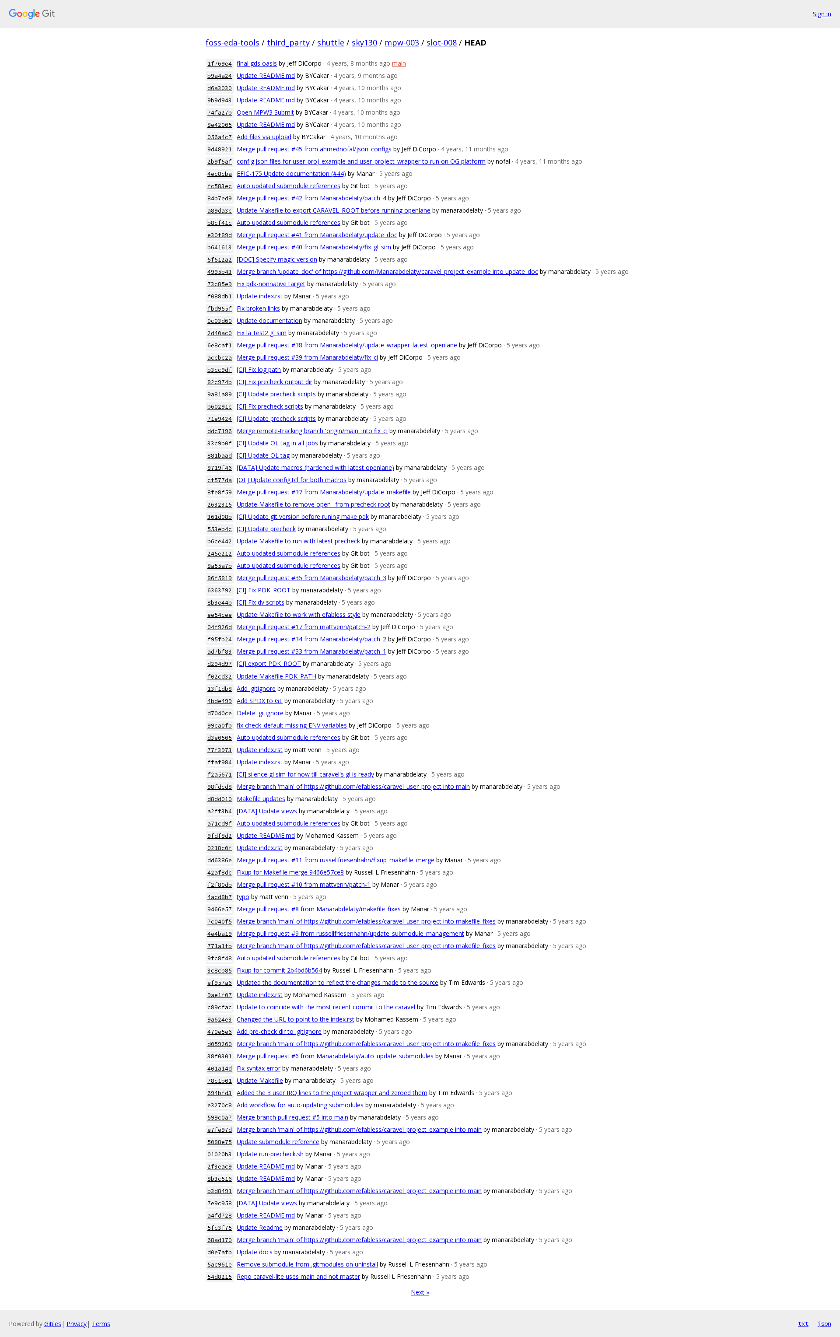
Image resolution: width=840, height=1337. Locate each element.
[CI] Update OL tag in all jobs (277, 443)
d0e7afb (219, 1252)
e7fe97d (219, 1130)
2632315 (219, 504)
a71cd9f (219, 823)
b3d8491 (219, 1191)
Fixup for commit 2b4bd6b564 (279, 970)
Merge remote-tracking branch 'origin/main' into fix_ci (312, 431)
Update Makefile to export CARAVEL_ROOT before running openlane (333, 210)
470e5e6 (219, 1032)
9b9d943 (219, 100)
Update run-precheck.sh (270, 1154)
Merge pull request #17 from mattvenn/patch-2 (304, 627)
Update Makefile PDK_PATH (276, 676)
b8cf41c (219, 223)
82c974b (219, 382)
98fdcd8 (219, 787)
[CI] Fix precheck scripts (270, 406)
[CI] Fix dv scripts (260, 602)
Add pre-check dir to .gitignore (279, 1031)
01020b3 (219, 1154)
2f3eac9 (219, 1166)
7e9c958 (219, 1203)
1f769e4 (219, 63)
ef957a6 (219, 983)
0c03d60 (219, 321)
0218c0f (219, 848)
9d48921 (219, 149)
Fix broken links (258, 308)
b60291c (219, 406)
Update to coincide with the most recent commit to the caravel (326, 1007)
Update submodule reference (278, 1142)
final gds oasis (257, 63)
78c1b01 (219, 1081)
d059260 (219, 1044)
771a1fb (219, 946)
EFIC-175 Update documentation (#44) (291, 173)
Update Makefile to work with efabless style (298, 614)
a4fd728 (219, 1215)
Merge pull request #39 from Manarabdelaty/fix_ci (307, 357)
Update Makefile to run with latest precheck (298, 541)
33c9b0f (219, 443)
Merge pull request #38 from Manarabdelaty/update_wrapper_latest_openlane (347, 345)
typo (243, 896)
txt (803, 1323)
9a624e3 (219, 1019)
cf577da (219, 480)
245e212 (219, 553)
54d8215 (219, 1277)
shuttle (330, 42)
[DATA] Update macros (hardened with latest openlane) (315, 467)
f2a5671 (219, 774)
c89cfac (219, 1007)
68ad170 (219, 1240)
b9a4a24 (219, 76)
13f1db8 (219, 689)
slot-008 (442, 42)
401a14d (219, 1068)
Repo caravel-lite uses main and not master (298, 1276)
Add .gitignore (256, 688)
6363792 (219, 590)
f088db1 (219, 296)
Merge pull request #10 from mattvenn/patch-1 (304, 884)
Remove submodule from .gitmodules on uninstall (307, 1264)
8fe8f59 (219, 492)
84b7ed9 (219, 198)
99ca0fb (219, 725)
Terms (101, 1324)
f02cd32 (219, 676)
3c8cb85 (219, 970)
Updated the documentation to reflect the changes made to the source (337, 982)
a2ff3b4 (219, 811)
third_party (288, 42)
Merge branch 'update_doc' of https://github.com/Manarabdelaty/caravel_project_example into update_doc (387, 271)
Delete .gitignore (260, 713)
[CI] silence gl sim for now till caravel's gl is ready (305, 774)
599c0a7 (219, 1117)
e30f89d (219, 235)
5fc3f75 (219, 1228)
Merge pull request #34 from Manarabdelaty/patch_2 (311, 639)
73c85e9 (219, 284)
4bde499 (219, 701)
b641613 (219, 247)
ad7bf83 (219, 651)
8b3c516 (219, 1179)
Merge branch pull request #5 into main (292, 1117)
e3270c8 (219, 1105)
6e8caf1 (219, 345)
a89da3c (219, 210)
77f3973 (219, 750)
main (399, 63)
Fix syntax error (258, 1068)
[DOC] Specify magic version (277, 259)
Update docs (255, 1252)
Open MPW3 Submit (265, 112)
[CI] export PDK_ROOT (269, 663)
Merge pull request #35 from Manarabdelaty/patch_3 (311, 578)
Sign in (822, 14)
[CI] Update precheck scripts (276, 394)
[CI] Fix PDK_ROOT (263, 590)
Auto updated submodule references (288, 186)
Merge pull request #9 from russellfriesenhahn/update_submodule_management (350, 933)
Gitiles (52, 1324)
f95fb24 (219, 639)
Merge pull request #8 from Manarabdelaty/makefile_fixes (319, 909)
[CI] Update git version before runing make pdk (303, 516)
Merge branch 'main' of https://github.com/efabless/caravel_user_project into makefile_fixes (366, 921)
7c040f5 (219, 921)
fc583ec (219, 186)
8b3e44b (219, 602)
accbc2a (219, 357)
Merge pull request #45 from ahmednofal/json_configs (314, 149)
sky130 (364, 42)
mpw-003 (402, 42)
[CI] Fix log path (259, 369)
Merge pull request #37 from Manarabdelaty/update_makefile (324, 492)
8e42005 (219, 125)
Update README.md (266, 75)
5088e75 (219, 1142)
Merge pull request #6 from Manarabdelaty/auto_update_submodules (335, 1056)
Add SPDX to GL (260, 700)
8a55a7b (219, 566)
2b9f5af (219, 161)
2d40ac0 (219, 333)
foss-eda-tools (232, 42)
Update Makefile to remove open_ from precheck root (313, 504)
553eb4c (219, 529)
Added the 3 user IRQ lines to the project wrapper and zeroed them (332, 1092)
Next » (420, 1292)
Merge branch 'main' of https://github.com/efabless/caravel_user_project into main (353, 786)
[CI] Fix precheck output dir (274, 382)
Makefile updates (261, 798)
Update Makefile (260, 1080)
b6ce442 (219, 541)
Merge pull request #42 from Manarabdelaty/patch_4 (311, 198)
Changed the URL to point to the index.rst (295, 1019)
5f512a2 (219, 259)
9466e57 (219, 909)
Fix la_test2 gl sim (262, 333)
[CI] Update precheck (266, 529)
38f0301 (219, 1056)
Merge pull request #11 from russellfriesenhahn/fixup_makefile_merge (335, 860)
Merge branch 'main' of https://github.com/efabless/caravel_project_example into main (359, 1129)
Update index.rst (260, 296)
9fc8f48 (219, 958)
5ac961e (219, 1264)
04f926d (219, 627)
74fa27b (219, 112)
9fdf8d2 (219, 836)
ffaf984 (219, 762)
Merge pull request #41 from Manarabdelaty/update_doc (317, 235)
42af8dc (219, 872)
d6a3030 (219, 88)
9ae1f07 (219, 995)
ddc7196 (219, 431)
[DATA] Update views (267, 811)
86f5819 (219, 578)
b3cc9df (219, 370)
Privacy (76, 1324)
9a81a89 (219, 394)
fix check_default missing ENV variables (292, 725)
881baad (219, 455)
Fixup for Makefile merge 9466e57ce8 (290, 872)
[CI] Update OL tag (263, 455)
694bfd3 (219, 1093)
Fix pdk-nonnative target (271, 284)
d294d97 (219, 664)
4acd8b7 (219, 897)
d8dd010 (219, 799)
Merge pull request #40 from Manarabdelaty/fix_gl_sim (314, 247)
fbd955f (219, 308)
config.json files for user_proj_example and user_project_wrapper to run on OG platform (361, 161)
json (824, 1323)
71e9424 (219, 419)
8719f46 (219, 468)
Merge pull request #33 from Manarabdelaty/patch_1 (311, 651)
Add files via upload (264, 137)
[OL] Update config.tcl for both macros (291, 480)
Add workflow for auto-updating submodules (300, 1105)
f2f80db (219, 885)
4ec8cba (219, 174)
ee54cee (219, 615)
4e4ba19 (219, 934)
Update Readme (260, 1227)
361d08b (219, 517)
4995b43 (219, 272)
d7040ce (219, 713)
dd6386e (219, 860)
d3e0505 (219, 738)
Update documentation (269, 320)
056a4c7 (219, 137)
